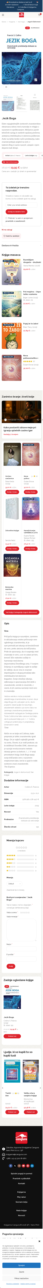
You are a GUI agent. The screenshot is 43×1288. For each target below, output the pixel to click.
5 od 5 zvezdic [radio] (29, 912)
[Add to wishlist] (18, 445)
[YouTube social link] (23, 1166)
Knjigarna (12, 22)
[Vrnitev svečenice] (12, 458)
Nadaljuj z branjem (11, 434)
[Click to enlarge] (6, 87)
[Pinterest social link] (28, 1166)
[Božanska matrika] (12, 569)
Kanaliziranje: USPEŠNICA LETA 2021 (31, 533)
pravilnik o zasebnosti (15, 221)
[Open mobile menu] (3, 15)
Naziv (9, 944)
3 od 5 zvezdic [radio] (25, 912)
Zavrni (21, 1272)
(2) (34, 361)
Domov (4, 22)
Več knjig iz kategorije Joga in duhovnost (21, 612)
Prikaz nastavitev (21, 1278)
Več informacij (11, 162)
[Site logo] (21, 15)
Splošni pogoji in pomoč (28, 1284)
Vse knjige (21, 22)
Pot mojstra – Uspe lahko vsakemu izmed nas (32, 294)
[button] (39, 1241)
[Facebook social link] (10, 1166)
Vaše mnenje (12, 916)
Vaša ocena (12, 912)
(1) (18, 1093)
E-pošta (10, 954)
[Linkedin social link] (32, 1166)
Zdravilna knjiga (12, 530)
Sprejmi (21, 1265)
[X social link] (15, 1166)
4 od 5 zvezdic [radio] (27, 912)
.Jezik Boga (9, 1017)
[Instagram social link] (19, 1166)
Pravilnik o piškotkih (12, 1284)
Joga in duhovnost (34, 22)
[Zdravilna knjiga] (12, 512)
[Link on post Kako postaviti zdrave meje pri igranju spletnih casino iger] (21, 412)
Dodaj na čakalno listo (16, 212)
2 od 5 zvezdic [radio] (23, 912)
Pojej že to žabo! (30, 324)
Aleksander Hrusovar (15, 420)
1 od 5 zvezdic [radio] (21, 912)
